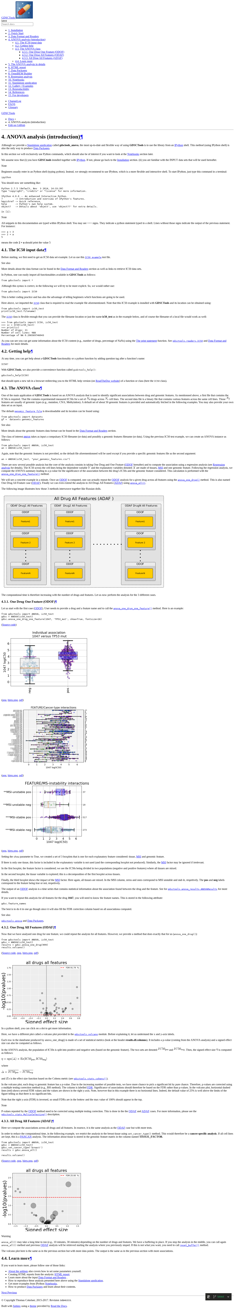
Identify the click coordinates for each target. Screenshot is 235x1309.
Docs (11, 119)
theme (33, 1306)
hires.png (13, 700)
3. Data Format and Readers (23, 36)
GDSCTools (8, 17)
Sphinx (17, 1306)
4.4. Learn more (24, 61)
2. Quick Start (15, 33)
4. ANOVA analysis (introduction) (26, 39)
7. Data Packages (17, 70)
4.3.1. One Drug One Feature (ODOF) (43, 51)
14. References (16, 92)
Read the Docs (59, 1306)
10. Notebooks (16, 79)
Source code (9, 624)
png (4, 700)
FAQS (11, 104)
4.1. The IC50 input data (28, 42)
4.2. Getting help (24, 45)
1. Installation (15, 30)
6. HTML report (17, 67)
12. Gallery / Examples (20, 85)
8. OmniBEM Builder (20, 73)
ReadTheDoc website (107, 380)
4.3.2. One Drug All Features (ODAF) (43, 55)
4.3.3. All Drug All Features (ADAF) (42, 58)
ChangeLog (14, 101)
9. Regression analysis (20, 76)
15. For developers (18, 95)
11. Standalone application (22, 82)
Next (4, 1292)
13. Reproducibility (18, 89)
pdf (21, 700)
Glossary (13, 107)
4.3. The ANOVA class (27, 48)
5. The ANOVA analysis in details (26, 64)
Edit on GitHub (16, 125)
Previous (12, 1292)
